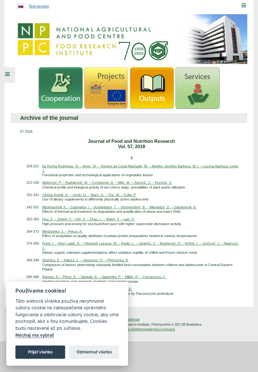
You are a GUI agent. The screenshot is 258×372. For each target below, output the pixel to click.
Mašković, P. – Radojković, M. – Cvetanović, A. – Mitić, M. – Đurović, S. (107, 182)
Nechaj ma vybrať (34, 335)
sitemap (134, 319)
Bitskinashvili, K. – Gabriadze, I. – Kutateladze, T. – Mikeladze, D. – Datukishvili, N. (119, 207)
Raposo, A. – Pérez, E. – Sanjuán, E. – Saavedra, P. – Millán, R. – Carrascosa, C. (104, 277)
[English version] (19, 5)
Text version (39, 6)
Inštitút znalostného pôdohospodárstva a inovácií (137, 329)
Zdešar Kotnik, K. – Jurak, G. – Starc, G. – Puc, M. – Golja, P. (89, 195)
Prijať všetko (40, 351)
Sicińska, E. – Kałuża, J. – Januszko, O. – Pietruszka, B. (85, 260)
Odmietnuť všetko (94, 351)
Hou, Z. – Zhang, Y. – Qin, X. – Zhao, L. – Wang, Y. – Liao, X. (88, 219)
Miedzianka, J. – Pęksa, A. (62, 231)
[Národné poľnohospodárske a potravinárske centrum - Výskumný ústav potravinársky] (129, 39)
